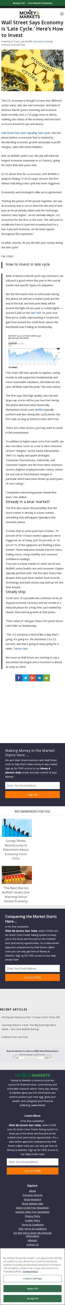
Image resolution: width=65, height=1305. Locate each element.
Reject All (32, 1288)
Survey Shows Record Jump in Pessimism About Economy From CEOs (16, 849)
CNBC (9, 256)
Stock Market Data (32, 1203)
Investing (48, 41)
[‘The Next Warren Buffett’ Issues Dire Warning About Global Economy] (17, 875)
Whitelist (32, 1240)
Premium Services (33, 1195)
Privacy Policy (32, 1216)
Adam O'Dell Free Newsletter (32, 1207)
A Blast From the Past (15, 1037)
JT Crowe (15, 41)
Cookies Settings (32, 1278)
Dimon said (20, 648)
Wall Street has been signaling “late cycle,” (26, 132)
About (32, 1191)
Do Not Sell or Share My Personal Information (32, 1234)
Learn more (38, 1105)
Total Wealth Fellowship (39, 3)
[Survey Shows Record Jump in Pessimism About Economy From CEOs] (17, 828)
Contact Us (32, 1244)
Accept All (32, 1298)
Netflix (39, 409)
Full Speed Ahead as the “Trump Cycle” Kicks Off (31, 1017)
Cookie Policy (32, 1220)
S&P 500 (36, 312)
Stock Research (32, 1199)
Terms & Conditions (32, 1224)
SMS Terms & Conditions (32, 1228)
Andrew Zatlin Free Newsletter (32, 1212)
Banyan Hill (19, 3)
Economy (38, 41)
